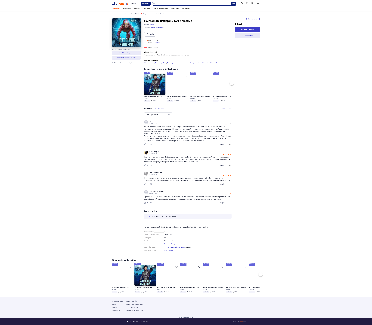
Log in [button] (148, 216)
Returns (114, 310)
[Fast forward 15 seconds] (134, 321)
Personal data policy (132, 310)
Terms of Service (131, 304)
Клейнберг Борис (179, 247)
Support (114, 307)
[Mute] (239, 321)
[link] (185, 121)
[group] (188, 122)
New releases (127, 8)
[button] (148, 41)
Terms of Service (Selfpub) (134, 307)
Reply (222, 144)
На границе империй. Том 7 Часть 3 (177, 96)
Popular (137, 8)
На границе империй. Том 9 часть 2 (236, 290)
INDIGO (146, 98)
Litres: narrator (183, 63)
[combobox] (191, 3)
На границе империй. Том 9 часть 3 (213, 290)
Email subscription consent (135, 313)
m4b (165, 250)
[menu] (133, 4)
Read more (343, 308)
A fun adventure (149, 63)
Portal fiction (211, 63)
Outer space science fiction (197, 63)
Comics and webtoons (161, 8)
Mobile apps (175, 8)
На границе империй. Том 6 (222, 96)
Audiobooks (146, 8)
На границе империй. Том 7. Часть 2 (122, 290)
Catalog (146, 4)
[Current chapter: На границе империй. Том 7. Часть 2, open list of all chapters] (137, 321)
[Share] (259, 19)
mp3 (169, 250)
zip (172, 250)
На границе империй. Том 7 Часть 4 (200, 96)
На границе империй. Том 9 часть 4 (191, 290)
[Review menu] (229, 144)
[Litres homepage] (120, 3)
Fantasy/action (172, 63)
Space (218, 63)
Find (233, 4)
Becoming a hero (160, 63)
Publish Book (186, 8)
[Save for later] (163, 75)
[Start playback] (127, 321)
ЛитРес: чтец (168, 247)
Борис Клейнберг (170, 244)
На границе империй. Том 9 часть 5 (168, 290)
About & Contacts (117, 304)
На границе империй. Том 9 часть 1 (259, 290)
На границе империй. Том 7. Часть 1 (154, 96)
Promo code (116, 8)
